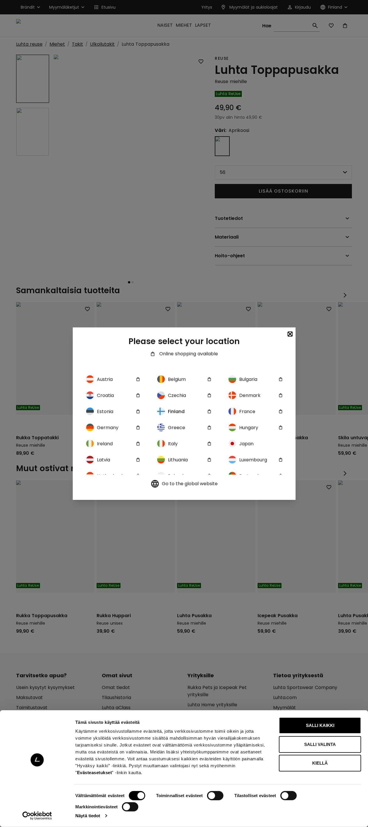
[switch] (215, 795)
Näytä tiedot (87, 815)
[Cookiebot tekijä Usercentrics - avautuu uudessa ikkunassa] (37, 815)
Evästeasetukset (94, 772)
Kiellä (320, 763)
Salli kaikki (320, 725)
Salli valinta (320, 744)
